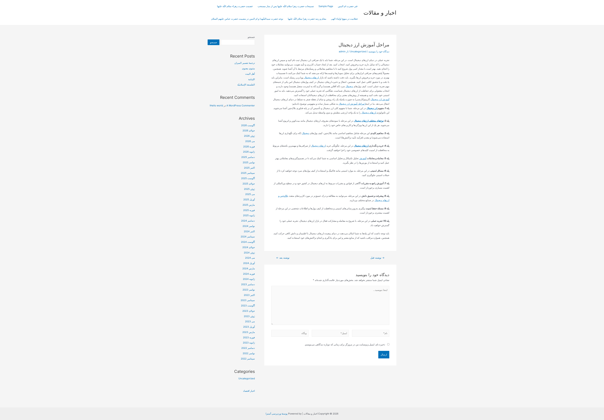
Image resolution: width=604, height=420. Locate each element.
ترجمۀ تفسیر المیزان (244, 62)
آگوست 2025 (248, 178)
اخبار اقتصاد (249, 390)
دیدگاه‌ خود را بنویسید (378, 51)
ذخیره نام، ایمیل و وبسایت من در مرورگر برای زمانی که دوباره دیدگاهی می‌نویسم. (345, 344)
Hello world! (216, 105)
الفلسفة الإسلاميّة (246, 84)
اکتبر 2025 (249, 167)
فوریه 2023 (249, 337)
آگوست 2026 (248, 125)
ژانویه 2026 (249, 151)
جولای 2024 (248, 247)
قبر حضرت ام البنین (348, 6)
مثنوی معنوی (248, 68)
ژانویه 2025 (249, 215)
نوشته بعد (282, 258)
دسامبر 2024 (248, 220)
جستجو (251, 37)
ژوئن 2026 (249, 135)
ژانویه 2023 (249, 342)
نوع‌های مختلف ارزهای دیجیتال (369, 120)
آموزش (362, 158)
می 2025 (250, 194)
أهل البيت (250, 73)
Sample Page (326, 6)
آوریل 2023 (249, 326)
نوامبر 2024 (249, 226)
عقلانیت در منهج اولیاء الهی (344, 18)
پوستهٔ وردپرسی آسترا (277, 413)
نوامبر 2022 (249, 353)
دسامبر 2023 (248, 284)
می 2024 (250, 257)
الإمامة (251, 79)
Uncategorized (358, 51)
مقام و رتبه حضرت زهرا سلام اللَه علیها (307, 18)
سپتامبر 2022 (248, 358)
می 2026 (250, 141)
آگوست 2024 (248, 241)
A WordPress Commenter (240, 105)
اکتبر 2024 (249, 231)
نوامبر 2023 (249, 289)
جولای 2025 (249, 183)
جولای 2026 (249, 130)
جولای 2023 (248, 310)
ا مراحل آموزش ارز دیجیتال (352, 103)
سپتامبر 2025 (248, 172)
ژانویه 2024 (249, 278)
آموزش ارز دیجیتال (380, 99)
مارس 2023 (248, 332)
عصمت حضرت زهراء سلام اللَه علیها (235, 6)
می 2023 (250, 321)
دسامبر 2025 (248, 157)
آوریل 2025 (249, 199)
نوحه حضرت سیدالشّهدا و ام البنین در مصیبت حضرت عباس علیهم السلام (247, 18)
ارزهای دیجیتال (311, 77)
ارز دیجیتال (372, 108)
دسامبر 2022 (248, 347)
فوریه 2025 (249, 210)
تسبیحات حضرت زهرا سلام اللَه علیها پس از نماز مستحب (286, 6)
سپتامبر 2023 (248, 300)
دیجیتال (349, 86)
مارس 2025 (249, 204)
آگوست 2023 (248, 305)
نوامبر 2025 (249, 162)
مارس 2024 (248, 268)
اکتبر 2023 (249, 295)
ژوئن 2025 (249, 188)
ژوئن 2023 (249, 316)
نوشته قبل (377, 258)
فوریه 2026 (249, 146)
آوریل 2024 (249, 263)
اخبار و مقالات (380, 12)
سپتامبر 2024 (248, 236)
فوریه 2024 (249, 273)
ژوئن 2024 (249, 252)
